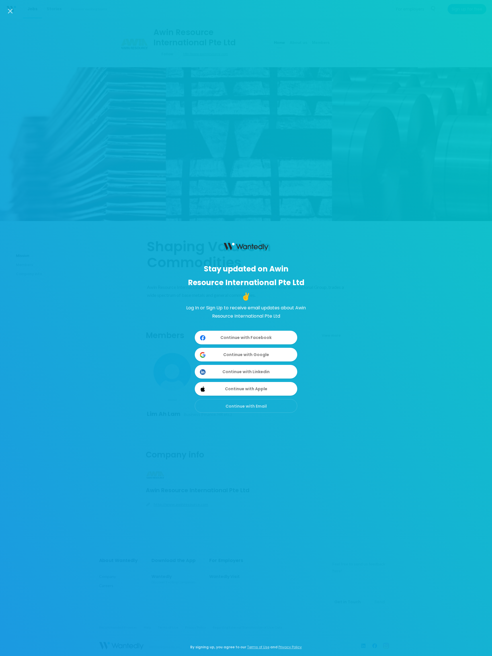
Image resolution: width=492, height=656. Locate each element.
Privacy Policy (290, 647)
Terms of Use (258, 647)
